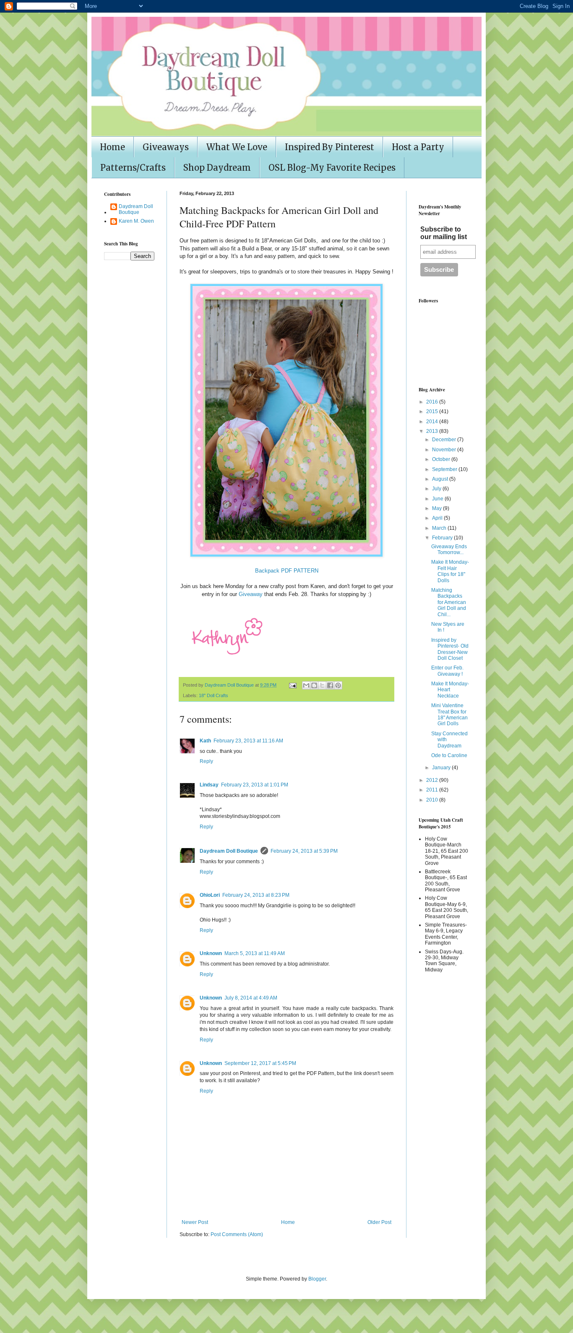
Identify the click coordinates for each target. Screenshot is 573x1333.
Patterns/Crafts (133, 167)
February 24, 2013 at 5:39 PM (304, 851)
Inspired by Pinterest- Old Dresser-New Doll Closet (450, 649)
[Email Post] (292, 684)
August (440, 479)
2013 (432, 431)
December (444, 440)
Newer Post (195, 1222)
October (441, 459)
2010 (432, 800)
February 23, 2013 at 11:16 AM (248, 741)
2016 (432, 402)
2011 (432, 790)
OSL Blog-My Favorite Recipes (332, 167)
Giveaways (166, 147)
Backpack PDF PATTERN (286, 571)
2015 (432, 411)
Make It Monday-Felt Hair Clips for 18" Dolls (450, 571)
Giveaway (250, 594)
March (440, 528)
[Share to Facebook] (330, 685)
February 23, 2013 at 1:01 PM (254, 785)
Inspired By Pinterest (329, 147)
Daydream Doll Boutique (229, 851)
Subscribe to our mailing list (443, 233)
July (437, 489)
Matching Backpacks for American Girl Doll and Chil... (448, 602)
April (438, 518)
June (438, 499)
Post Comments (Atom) (237, 1234)
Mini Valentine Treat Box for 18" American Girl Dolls (449, 714)
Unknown (211, 953)
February (443, 538)
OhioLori (210, 895)
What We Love (236, 147)
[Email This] (306, 685)
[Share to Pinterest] (338, 685)
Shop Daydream (217, 167)
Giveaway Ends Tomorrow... (449, 549)
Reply (206, 761)
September (445, 469)
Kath (205, 741)
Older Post (379, 1222)
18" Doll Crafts (213, 695)
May (437, 508)
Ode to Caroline (449, 755)
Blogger (317, 1279)
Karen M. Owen (136, 221)
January (442, 768)
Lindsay (209, 785)
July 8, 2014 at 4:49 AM (250, 998)
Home (112, 147)
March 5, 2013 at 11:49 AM (254, 953)
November (444, 450)
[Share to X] (322, 685)
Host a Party (418, 147)
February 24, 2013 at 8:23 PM (255, 895)
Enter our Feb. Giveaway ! (447, 671)
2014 (432, 421)
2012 (432, 780)
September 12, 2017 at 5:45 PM (260, 1063)
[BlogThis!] (314, 685)
